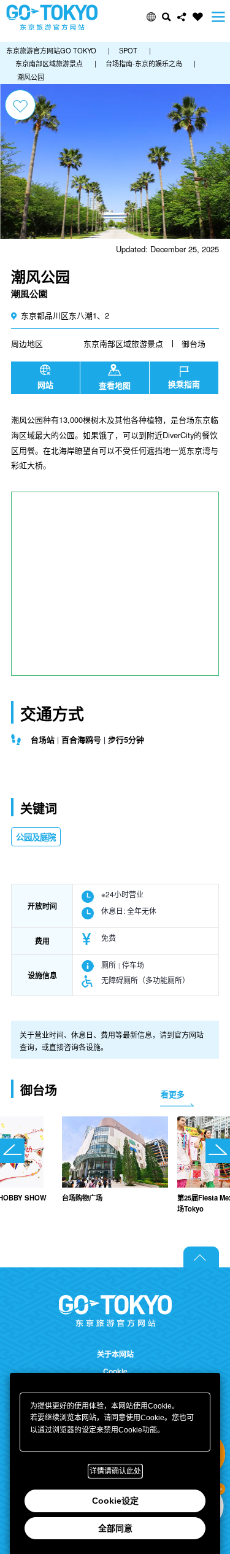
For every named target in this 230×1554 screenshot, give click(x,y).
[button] (151, 16)
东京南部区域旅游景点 (123, 343)
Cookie (115, 1371)
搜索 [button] (166, 16)
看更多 (173, 1094)
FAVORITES (198, 16)
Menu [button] (218, 17)
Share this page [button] (181, 16)
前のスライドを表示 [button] (12, 1150)
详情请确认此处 (115, 1471)
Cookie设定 (115, 1501)
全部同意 (115, 1528)
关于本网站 (115, 1354)
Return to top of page (201, 1257)
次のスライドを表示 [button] (217, 1150)
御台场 (193, 343)
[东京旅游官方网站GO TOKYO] (52, 17)
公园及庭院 (36, 837)
